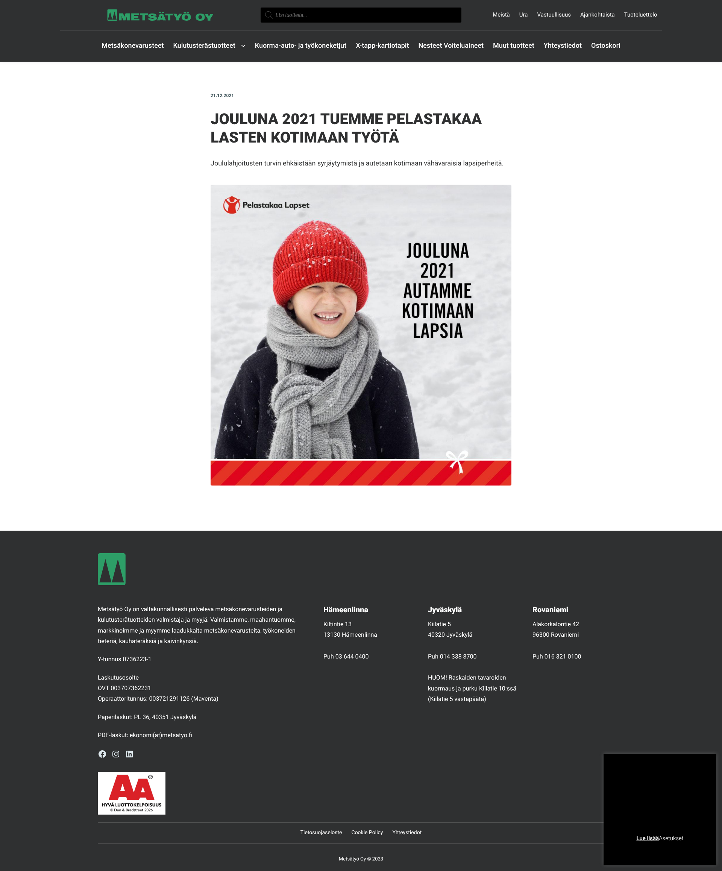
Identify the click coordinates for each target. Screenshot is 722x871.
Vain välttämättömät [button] (639, 850)
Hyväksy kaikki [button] (689, 850)
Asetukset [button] (671, 838)
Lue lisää (647, 838)
